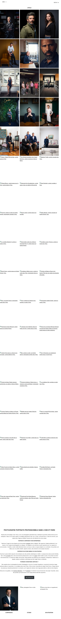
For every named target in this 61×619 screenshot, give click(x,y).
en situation (8, 555)
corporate (28, 543)
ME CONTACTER (29, 577)
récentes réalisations (17, 570)
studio (35, 555)
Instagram (28, 570)
